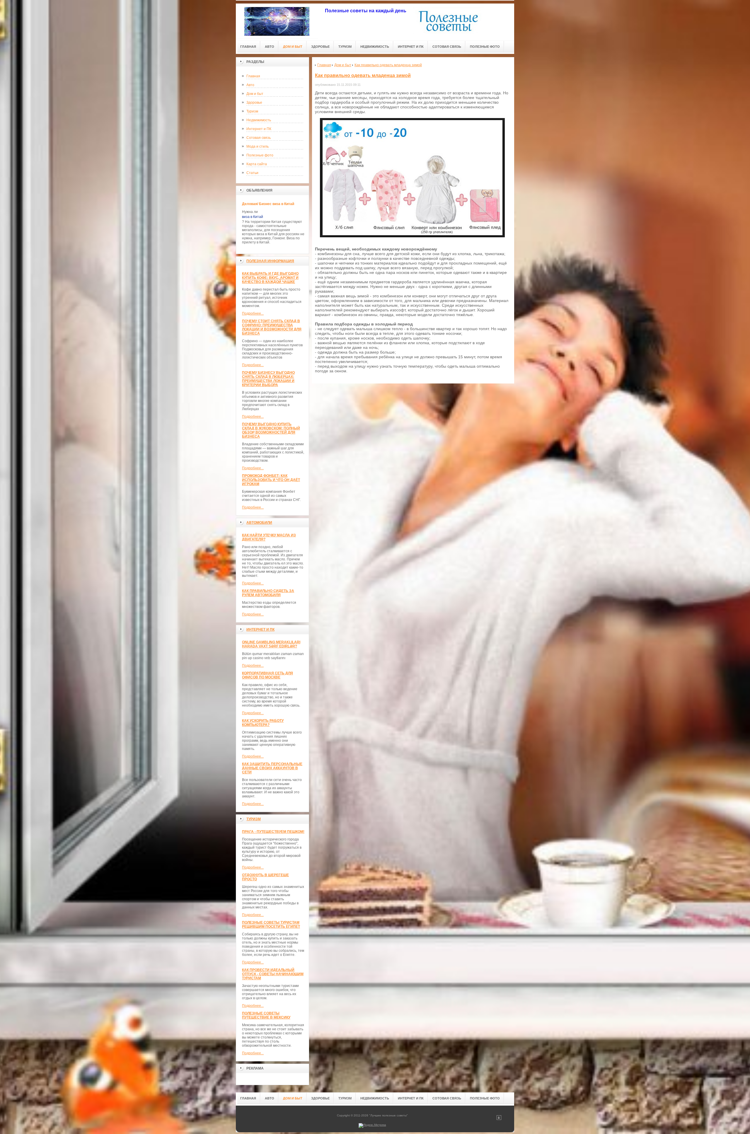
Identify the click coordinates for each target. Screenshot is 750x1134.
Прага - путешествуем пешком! (273, 832)
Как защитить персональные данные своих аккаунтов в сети (272, 768)
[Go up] (499, 1119)
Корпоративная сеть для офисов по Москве (267, 675)
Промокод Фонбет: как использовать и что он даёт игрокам (271, 480)
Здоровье (254, 102)
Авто (250, 85)
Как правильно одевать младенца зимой (363, 75)
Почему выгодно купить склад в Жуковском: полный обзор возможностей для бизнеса (271, 430)
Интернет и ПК (258, 129)
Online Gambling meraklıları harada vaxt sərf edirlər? (271, 644)
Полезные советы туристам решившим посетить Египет (271, 924)
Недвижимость (258, 120)
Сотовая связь (258, 138)
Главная (253, 76)
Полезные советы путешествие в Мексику (266, 1015)
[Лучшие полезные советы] (277, 21)
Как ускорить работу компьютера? (263, 723)
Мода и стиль (257, 146)
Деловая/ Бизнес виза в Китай (268, 204)
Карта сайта (256, 164)
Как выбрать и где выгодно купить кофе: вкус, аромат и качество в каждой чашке (270, 278)
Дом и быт (254, 94)
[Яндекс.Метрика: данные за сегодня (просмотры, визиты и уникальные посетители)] (372, 1125)
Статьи (252, 173)
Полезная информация (270, 261)
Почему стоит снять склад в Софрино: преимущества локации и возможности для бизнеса (271, 327)
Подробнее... (253, 313)
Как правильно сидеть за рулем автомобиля (268, 593)
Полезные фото (259, 155)
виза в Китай (252, 217)
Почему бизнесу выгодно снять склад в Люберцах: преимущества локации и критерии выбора (268, 379)
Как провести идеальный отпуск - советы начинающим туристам (273, 974)
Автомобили (259, 523)
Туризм (252, 111)
